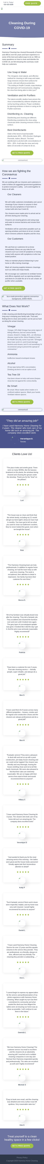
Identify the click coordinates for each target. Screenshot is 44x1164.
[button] (39, 10)
